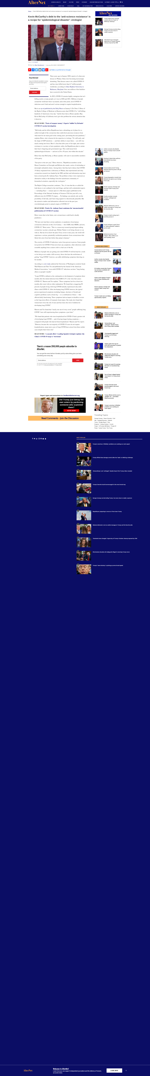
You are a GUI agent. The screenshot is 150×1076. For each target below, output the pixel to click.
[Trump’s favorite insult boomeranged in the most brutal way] (98, 387)
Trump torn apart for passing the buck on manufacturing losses (112, 365)
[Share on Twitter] (36, 69)
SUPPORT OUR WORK (119, 5)
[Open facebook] (115, 2)
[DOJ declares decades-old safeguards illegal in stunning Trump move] (98, 356)
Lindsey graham (104, 424)
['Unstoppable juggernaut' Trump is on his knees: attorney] (98, 336)
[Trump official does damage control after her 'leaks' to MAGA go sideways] (99, 21)
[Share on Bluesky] (43, 69)
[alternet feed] (118, 2)
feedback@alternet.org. (71, 395)
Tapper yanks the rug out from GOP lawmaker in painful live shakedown (113, 345)
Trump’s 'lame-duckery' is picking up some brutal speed (108, 565)
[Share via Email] (39, 69)
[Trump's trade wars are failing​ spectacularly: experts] (117, 298)
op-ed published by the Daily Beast (52, 108)
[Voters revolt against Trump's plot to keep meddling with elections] (117, 280)
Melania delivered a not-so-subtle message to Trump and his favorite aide (113, 314)
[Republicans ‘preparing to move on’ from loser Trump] (84, 515)
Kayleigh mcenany (102, 420)
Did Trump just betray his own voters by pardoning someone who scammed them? (71, 403)
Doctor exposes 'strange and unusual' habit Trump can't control (102, 288)
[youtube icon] (43, 439)
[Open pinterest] (41, 439)
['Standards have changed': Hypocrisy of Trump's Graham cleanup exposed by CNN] (99, 43)
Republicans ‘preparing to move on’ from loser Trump (107, 511)
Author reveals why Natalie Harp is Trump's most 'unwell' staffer (102, 260)
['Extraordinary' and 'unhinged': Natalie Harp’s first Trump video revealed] (98, 325)
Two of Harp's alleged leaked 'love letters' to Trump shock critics (112, 376)
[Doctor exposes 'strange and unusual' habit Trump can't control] (117, 289)
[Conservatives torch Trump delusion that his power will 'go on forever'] (117, 252)
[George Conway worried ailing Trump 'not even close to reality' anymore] (99, 32)
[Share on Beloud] (46, 69)
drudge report (102, 422)
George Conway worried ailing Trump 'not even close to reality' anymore (112, 31)
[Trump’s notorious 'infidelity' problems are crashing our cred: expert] (98, 407)
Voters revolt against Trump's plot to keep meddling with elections (102, 279)
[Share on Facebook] (33, 69)
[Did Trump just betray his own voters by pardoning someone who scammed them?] (46, 405)
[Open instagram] (39, 439)
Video (77, 2)
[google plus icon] (36, 439)
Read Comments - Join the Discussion (60, 418)
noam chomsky (108, 418)
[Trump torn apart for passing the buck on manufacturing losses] (98, 366)
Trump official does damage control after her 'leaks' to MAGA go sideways (111, 20)
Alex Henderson (39, 65)
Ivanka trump (102, 428)
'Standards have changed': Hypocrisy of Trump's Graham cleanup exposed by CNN (112, 41)
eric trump (109, 428)
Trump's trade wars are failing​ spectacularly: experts (102, 296)
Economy (84, 2)
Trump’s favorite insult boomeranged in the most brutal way (112, 386)
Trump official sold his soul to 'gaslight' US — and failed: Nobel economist (113, 396)
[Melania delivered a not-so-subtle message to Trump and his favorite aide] (98, 315)
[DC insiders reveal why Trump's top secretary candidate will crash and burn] (117, 271)
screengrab (35, 62)
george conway (98, 418)
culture (71, 2)
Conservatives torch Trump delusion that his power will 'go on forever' (102, 251)
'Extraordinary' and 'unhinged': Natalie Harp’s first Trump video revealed (112, 324)
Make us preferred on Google (61, 70)
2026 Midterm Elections (96, 2)
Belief (64, 2)
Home (29, 11)
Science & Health (56, 2)
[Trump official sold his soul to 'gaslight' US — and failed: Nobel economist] (98, 397)
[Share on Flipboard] (29, 69)
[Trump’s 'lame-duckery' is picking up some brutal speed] (84, 569)
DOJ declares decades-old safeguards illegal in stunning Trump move (112, 355)
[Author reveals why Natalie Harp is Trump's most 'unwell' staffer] (117, 261)
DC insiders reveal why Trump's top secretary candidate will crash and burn (102, 270)
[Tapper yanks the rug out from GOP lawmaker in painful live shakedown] (98, 346)
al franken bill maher (104, 426)
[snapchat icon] (45, 439)
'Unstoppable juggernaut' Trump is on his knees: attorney (111, 335)
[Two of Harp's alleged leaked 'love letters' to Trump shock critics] (98, 377)
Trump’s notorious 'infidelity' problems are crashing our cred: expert (112, 406)
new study (47, 264)
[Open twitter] (116, 2)
